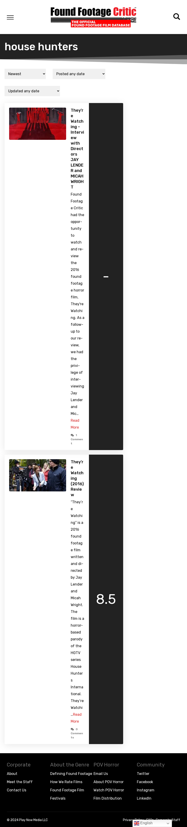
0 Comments (77, 733)
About (12, 773)
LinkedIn (144, 798)
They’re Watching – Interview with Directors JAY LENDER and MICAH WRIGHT (77, 149)
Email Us (101, 773)
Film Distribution (108, 798)
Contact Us (16, 790)
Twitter (143, 773)
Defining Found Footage (71, 773)
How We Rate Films (66, 782)
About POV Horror (109, 782)
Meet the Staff (20, 782)
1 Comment (77, 439)
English (146, 823)
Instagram (145, 790)
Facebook (145, 782)
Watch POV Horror (109, 790)
